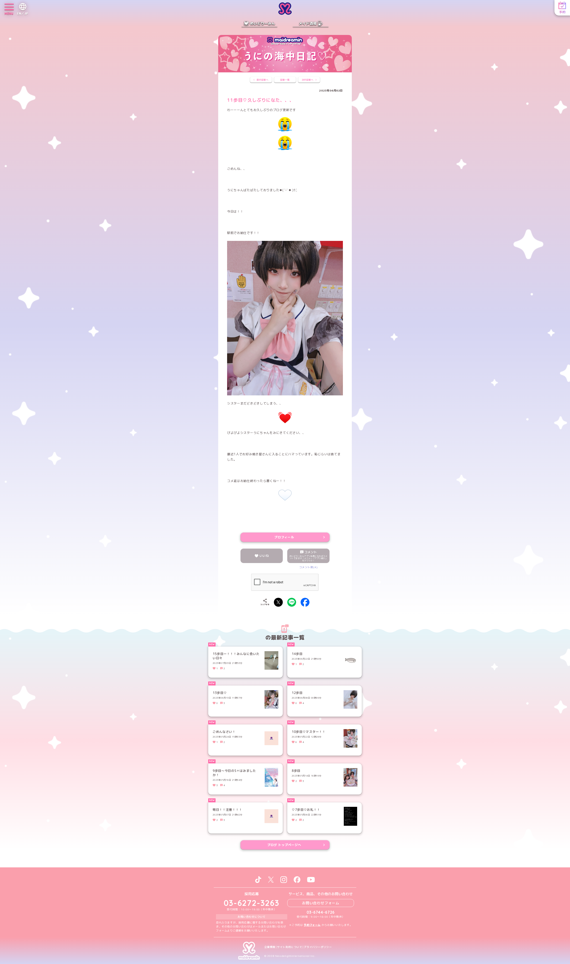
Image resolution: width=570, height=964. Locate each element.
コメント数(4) (308, 567)
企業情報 (269, 947)
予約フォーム (312, 925)
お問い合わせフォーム (320, 903)
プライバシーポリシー (318, 947)
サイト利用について (289, 947)
